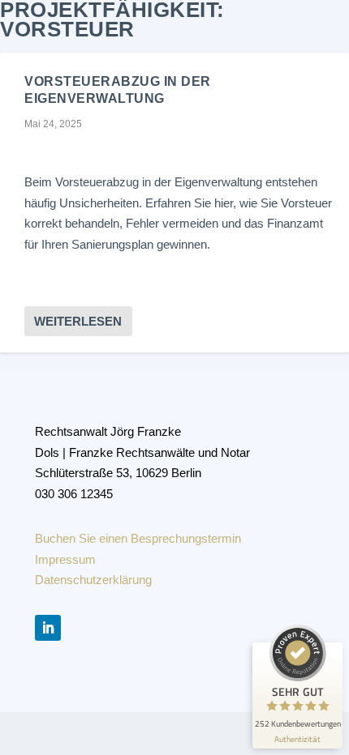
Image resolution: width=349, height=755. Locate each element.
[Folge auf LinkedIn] (48, 628)
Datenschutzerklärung (93, 580)
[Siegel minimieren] (333, 650)
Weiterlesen (78, 321)
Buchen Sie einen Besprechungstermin (138, 538)
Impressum (65, 559)
